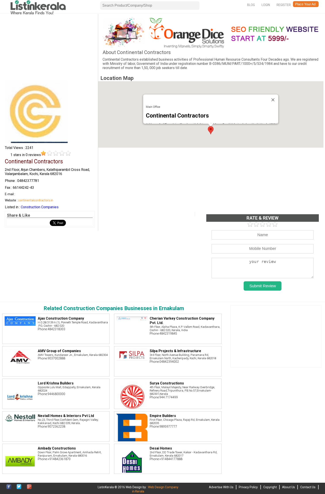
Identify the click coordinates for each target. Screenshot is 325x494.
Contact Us (307, 487)
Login (266, 5)
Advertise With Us (221, 487)
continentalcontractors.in (35, 200)
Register (284, 5)
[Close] (273, 100)
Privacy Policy (248, 487)
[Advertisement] (50, 48)
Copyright (270, 487)
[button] (211, 130)
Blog (251, 5)
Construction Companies (40, 207)
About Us (288, 487)
